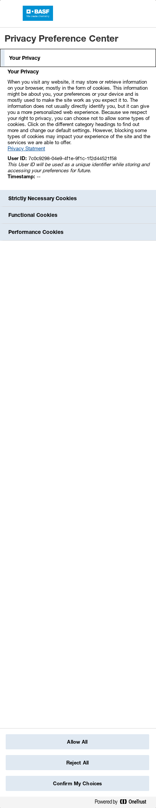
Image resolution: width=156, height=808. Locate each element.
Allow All (77, 742)
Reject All (77, 763)
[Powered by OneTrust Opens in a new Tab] (123, 803)
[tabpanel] (79, 128)
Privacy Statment (26, 148)
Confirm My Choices (77, 783)
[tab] (78, 58)
